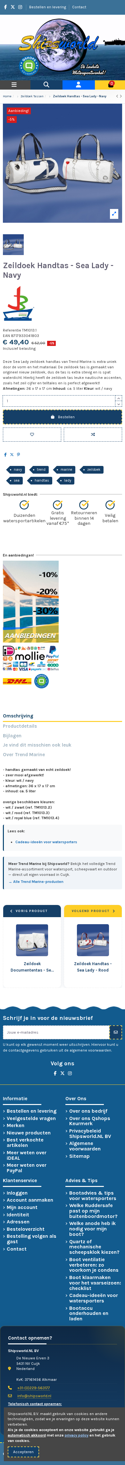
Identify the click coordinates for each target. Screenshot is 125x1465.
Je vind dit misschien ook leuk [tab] (37, 745)
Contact (79, 7)
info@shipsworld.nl (34, 1396)
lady (67, 480)
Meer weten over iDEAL (26, 1155)
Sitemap (79, 1156)
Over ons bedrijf (88, 1111)
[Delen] (5, 454)
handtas (42, 480)
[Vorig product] (118, 96)
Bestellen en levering (48, 7)
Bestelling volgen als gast (31, 1239)
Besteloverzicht (26, 1229)
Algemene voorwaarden (85, 1146)
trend (41, 470)
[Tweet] (12, 454)
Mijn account (22, 1207)
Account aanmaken (30, 1200)
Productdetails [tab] (20, 726)
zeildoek (93, 470)
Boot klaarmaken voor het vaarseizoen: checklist (95, 1283)
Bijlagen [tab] (12, 736)
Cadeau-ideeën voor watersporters (93, 1298)
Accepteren (23, 1452)
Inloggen (17, 1193)
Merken (15, 1125)
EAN (6, 335)
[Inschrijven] (115, 1032)
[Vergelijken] (93, 435)
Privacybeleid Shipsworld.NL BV (90, 1133)
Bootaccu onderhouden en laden (88, 1314)
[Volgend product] (121, 96)
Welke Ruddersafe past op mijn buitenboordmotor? (93, 1211)
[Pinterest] (18, 454)
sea (17, 480)
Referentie (12, 330)
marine (66, 470)
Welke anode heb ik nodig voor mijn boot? (92, 1229)
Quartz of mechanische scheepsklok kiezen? (94, 1247)
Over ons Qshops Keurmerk (89, 1121)
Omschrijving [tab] (18, 716)
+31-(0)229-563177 (33, 1388)
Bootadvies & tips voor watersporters (92, 1195)
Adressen (18, 1222)
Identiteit (18, 1215)
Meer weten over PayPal (26, 1168)
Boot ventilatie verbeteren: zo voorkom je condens (94, 1265)
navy (18, 470)
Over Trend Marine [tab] (24, 754)
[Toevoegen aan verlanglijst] (32, 435)
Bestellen (66, 417)
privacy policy (76, 1435)
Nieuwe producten (29, 1133)
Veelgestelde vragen (31, 1118)
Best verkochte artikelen (25, 1142)
